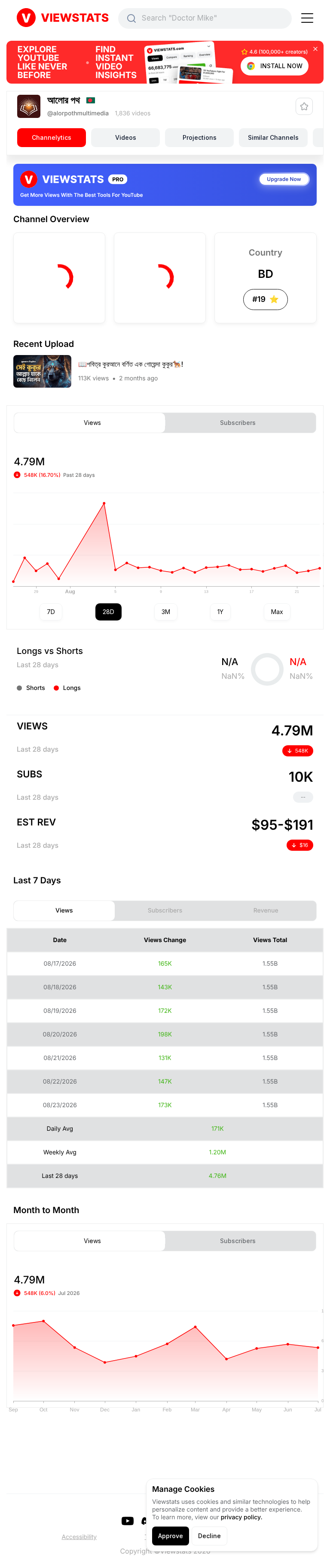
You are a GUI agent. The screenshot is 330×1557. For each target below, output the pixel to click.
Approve (170, 1535)
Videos (125, 137)
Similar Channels (273, 137)
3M (166, 611)
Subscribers (238, 423)
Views (92, 423)
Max (277, 611)
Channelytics (51, 137)
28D (108, 611)
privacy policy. (242, 1517)
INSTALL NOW (281, 65)
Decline (209, 1535)
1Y (220, 611)
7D (51, 611)
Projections (200, 137)
